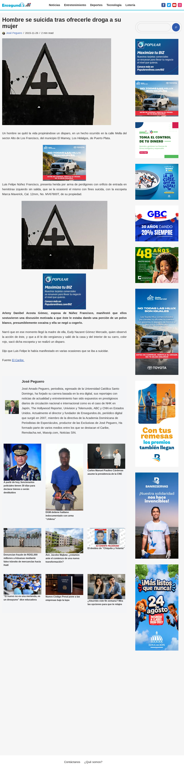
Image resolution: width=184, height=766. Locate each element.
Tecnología (114, 5)
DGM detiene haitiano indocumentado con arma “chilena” (60, 515)
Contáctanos (72, 762)
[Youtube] (174, 5)
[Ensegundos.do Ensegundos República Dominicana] (16, 5)
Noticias (54, 5)
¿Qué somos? (93, 762)
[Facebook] (163, 5)
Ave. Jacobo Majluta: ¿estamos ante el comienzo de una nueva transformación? (62, 558)
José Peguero (14, 33)
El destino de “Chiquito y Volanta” (106, 548)
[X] (169, 5)
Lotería (130, 5)
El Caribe (18, 360)
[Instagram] (180, 5)
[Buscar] (176, 27)
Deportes (96, 5)
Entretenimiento (75, 5)
